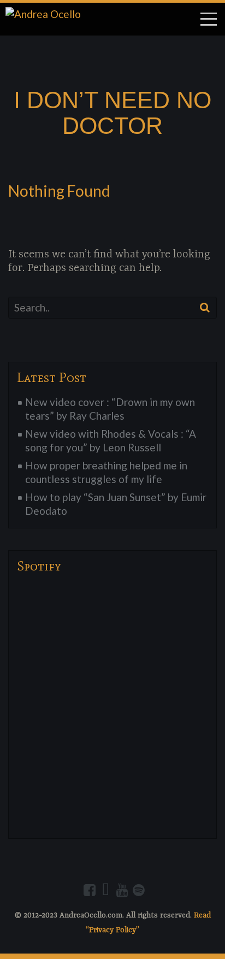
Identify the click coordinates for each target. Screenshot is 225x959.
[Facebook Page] (90, 890)
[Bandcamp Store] (106, 890)
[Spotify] (139, 890)
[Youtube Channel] (122, 890)
